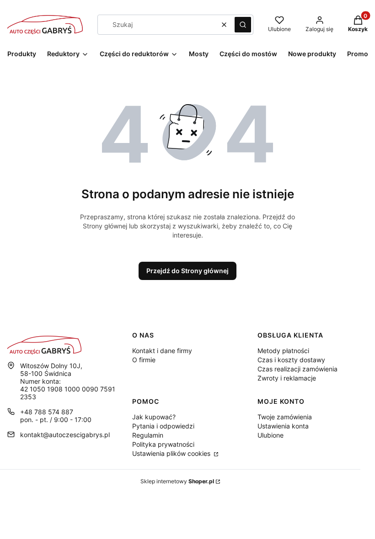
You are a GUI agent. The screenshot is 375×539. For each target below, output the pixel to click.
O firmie (143, 360)
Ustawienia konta (283, 426)
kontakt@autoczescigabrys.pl (65, 435)
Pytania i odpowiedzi (163, 426)
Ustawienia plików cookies (172, 453)
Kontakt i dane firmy (162, 350)
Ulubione (270, 435)
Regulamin (147, 435)
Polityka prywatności (163, 444)
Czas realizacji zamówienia (297, 369)
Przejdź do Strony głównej (187, 271)
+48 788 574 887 (46, 412)
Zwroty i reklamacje (286, 378)
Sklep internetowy (177, 481)
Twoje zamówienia (284, 417)
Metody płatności (283, 350)
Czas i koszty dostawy (291, 360)
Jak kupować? (154, 417)
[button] (243, 24)
